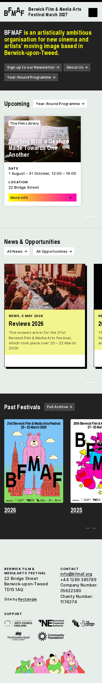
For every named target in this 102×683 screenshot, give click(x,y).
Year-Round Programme (31, 77)
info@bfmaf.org (76, 573)
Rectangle (27, 599)
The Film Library (24, 123)
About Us (77, 67)
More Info (41, 197)
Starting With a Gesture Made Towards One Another (38, 147)
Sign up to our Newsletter (33, 67)
